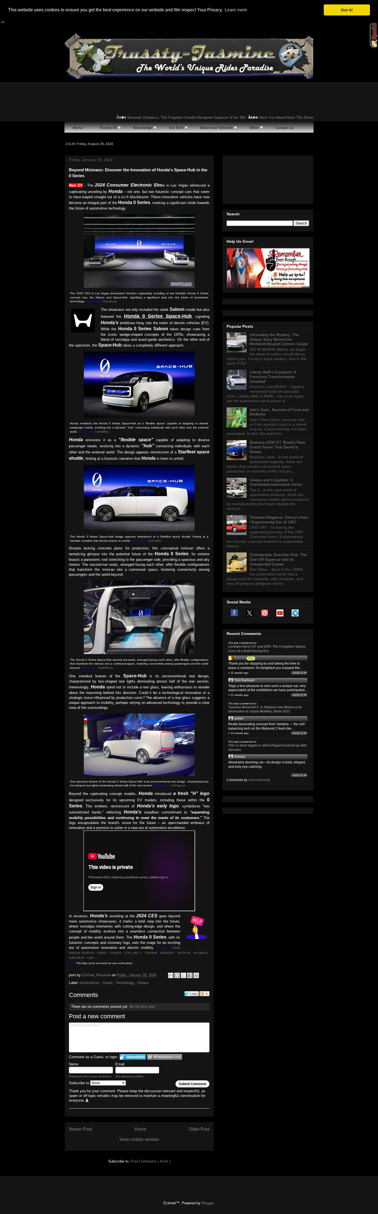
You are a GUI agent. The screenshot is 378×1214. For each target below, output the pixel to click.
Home (140, 1129)
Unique (143, 983)
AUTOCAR (184, 953)
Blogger (208, 1203)
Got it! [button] (347, 10)
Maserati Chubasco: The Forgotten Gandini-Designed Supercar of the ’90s (174, 117)
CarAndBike (101, 431)
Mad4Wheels (105, 668)
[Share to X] (183, 975)
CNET (90, 958)
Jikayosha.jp (109, 301)
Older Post (199, 1129)
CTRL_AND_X (133, 953)
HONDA (102, 953)
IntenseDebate (259, 780)
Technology (125, 983)
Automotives (90, 983)
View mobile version (139, 1139)
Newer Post (80, 1129)
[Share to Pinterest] (196, 975)
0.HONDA (115, 953)
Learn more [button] (236, 9)
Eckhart (240, 658)
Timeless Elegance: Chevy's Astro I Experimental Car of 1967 (279, 519)
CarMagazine (178, 785)
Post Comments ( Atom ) (150, 1161)
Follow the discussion (204, 993)
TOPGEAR (151, 953)
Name (73, 1064)
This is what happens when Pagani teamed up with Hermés (267, 747)
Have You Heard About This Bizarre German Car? (285, 117)
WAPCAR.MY (77, 958)
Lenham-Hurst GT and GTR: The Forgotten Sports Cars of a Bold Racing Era (267, 649)
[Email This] (171, 975)
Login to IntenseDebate (133, 1057)
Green (108, 983)
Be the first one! (142, 1006)
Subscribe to (79, 1083)
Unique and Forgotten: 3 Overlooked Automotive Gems (276, 482)
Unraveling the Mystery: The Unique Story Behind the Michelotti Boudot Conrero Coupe (279, 339)
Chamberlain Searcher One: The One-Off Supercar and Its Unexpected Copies (278, 559)
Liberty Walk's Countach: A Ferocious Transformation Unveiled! (273, 377)
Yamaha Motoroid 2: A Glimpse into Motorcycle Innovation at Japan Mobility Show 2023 (265, 709)
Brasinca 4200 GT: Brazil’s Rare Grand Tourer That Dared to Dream (277, 447)
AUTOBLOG (200, 953)
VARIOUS (75, 953)
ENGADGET (167, 953)
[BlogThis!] (177, 975)
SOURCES (88, 953)
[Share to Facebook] (190, 975)
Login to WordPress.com (164, 1057)
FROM (176, 948)
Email (120, 1064)
